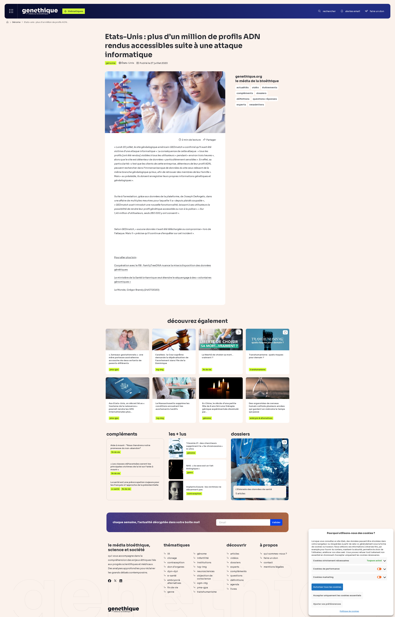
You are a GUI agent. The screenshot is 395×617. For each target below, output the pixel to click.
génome (110, 63)
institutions (204, 562)
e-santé (171, 575)
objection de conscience (204, 577)
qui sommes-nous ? (275, 553)
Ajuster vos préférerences (327, 604)
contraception (175, 562)
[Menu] (11, 11)
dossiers (261, 93)
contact (268, 562)
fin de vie (172, 587)
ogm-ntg (202, 583)
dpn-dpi (172, 571)
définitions (243, 98)
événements (269, 87)
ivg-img (202, 566)
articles (234, 553)
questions (236, 575)
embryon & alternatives (174, 582)
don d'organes (175, 566)
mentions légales (274, 566)
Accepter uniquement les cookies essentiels (337, 595)
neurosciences (205, 571)
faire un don (271, 558)
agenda (234, 584)
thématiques (75, 11)
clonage (172, 558)
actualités (243, 87)
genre (170, 591)
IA (168, 553)
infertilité (203, 558)
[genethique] (40, 11)
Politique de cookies (349, 611)
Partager (211, 139)
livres (233, 588)
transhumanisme (207, 591)
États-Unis (127, 62)
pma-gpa (202, 587)
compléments (245, 93)
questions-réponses (265, 98)
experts (241, 104)
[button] (276, 522)
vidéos (234, 558)
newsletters (256, 104)
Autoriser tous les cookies (327, 587)
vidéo (255, 87)
